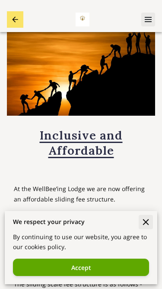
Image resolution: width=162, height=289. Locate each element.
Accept (81, 267)
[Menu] (148, 19)
